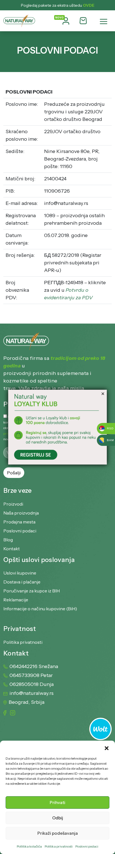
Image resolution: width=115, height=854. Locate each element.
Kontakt (11, 548)
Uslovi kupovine (19, 573)
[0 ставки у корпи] (83, 21)
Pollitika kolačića (29, 846)
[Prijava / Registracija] (65, 20)
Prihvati (57, 802)
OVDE (88, 5)
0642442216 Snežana (33, 666)
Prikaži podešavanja (57, 833)
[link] (57, 427)
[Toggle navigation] (103, 21)
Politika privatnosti (59, 846)
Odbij (57, 817)
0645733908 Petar (31, 675)
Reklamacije (15, 599)
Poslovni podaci (86, 846)
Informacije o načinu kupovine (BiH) (40, 608)
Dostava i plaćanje (21, 582)
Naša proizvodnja (21, 513)
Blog (8, 539)
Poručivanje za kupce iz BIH (31, 591)
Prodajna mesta (19, 522)
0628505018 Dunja (31, 684)
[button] (106, 747)
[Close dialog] (103, 393)
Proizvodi (13, 504)
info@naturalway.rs (31, 693)
